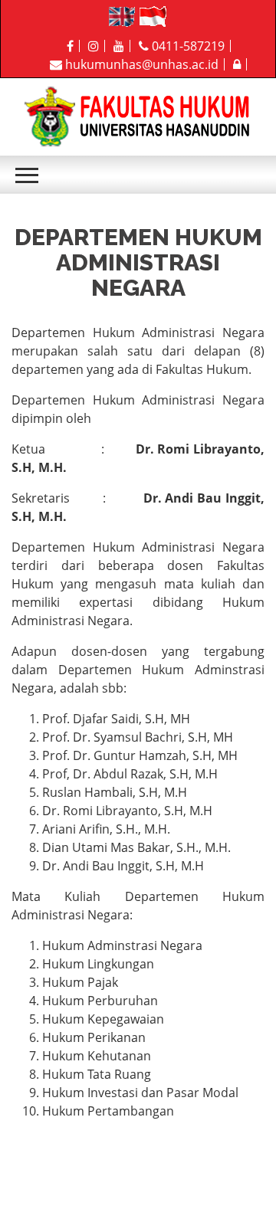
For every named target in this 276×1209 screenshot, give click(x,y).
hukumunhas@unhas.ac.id (140, 64)
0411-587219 (187, 46)
